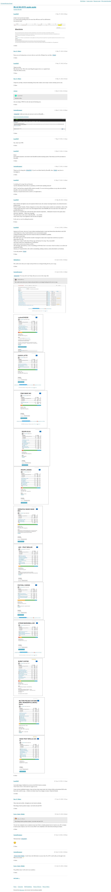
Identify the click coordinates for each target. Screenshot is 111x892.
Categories (20, 886)
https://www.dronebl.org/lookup (21, 116)
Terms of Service (37, 886)
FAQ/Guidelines (28, 886)
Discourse (21, 890)
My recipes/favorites (106, 1)
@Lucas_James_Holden (19, 855)
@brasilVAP (16, 114)
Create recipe (89, 1)
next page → (17, 878)
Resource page (97, 1)
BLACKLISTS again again (25, 7)
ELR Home (83, 1)
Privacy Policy (46, 886)
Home (15, 886)
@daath (54, 55)
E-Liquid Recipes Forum (6, 3)
